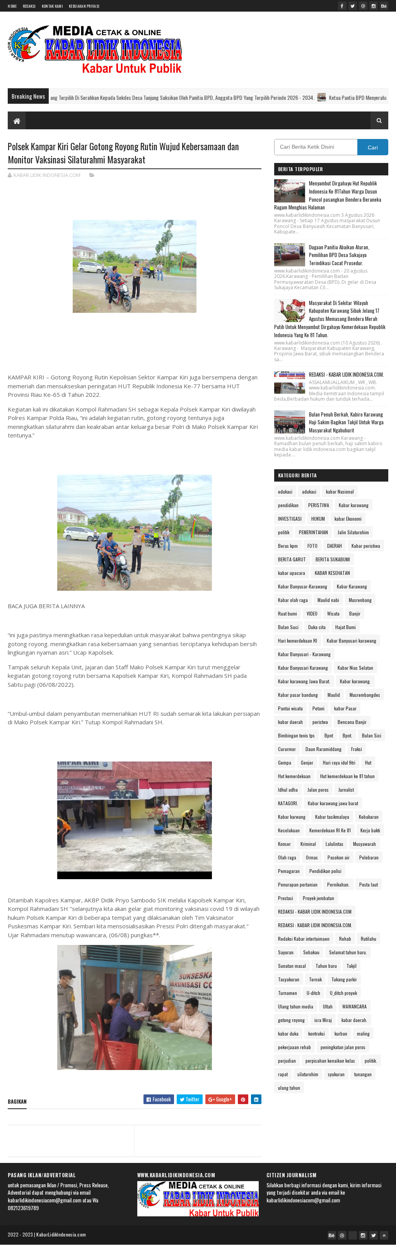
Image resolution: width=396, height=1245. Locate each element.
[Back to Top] (384, 1235)
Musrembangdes (365, 694)
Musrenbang (360, 600)
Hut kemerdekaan (294, 776)
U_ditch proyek (343, 992)
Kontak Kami (52, 6)
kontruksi (316, 1033)
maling (363, 1033)
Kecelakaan (289, 830)
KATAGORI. (288, 803)
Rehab (345, 938)
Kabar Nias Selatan (355, 667)
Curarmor (287, 749)
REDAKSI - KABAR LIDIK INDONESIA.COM (315, 911)
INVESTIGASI (290, 518)
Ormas (312, 857)
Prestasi (285, 898)
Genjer (307, 762)
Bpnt (328, 735)
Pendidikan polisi (325, 871)
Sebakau (311, 952)
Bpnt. (347, 735)
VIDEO (312, 613)
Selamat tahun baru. (348, 952)
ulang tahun (289, 1087)
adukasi (309, 491)
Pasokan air (339, 857)
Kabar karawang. (355, 681)
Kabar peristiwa (366, 545)
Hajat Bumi (345, 627)
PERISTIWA (318, 505)
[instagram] (373, 6)
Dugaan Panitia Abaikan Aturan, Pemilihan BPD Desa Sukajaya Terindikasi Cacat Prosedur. (339, 255)
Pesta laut (368, 884)
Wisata (333, 613)
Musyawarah (364, 843)
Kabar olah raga (293, 600)
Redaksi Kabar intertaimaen (303, 938)
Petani (318, 708)
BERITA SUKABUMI (333, 559)
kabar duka (288, 1033)
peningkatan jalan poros (343, 1047)
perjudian (287, 1060)
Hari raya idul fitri (339, 762)
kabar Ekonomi (348, 518)
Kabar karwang (292, 816)
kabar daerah (290, 722)
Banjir (354, 613)
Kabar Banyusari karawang (351, 640)
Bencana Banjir (352, 722)
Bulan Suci (288, 627)
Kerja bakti (370, 830)
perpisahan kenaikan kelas (330, 1060)
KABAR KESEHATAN (332, 572)
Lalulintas (334, 843)
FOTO (312, 545)
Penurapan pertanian (297, 884)
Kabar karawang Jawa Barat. (304, 681)
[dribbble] (363, 6)
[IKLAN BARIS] (352, 1235)
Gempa (284, 762)
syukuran (336, 1074)
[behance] (384, 6)
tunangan (363, 1074)
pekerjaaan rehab (294, 1047)
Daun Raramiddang (323, 749)
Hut (368, 762)
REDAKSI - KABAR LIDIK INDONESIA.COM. (346, 374)
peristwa (320, 722)
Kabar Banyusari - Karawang (304, 654)
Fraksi (356, 749)
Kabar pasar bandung (298, 694)
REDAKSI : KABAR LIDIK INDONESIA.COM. (315, 925)
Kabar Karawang (352, 586)
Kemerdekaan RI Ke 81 (330, 830)
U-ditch (313, 992)
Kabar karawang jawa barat (333, 803)
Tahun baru (326, 965)
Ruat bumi (287, 613)
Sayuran (286, 952)
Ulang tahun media (295, 1006)
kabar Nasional (340, 491)
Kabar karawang (354, 505)
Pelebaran (369, 857)
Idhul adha (288, 789)
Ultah (328, 1006)
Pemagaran (289, 871)
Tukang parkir (344, 979)
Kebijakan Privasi (84, 6)
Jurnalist (346, 789)
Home (12, 6)
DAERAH (334, 545)
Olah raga (287, 857)
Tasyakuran (288, 979)
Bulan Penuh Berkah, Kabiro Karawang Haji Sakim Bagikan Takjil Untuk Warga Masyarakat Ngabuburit (346, 422)
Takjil (351, 965)
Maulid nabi (328, 600)
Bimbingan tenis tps (296, 735)
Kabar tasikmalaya (332, 816)
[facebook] (342, 6)
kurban (341, 1033)
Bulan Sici (371, 735)
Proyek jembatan (318, 898)
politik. (371, 1060)
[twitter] (352, 6)
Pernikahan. (338, 884)
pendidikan (288, 505)
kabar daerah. (354, 1020)
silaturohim (307, 1074)
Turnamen (287, 992)
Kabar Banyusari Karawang (303, 667)
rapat (283, 1074)
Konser (284, 843)
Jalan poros (318, 789)
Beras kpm (288, 545)
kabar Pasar (345, 708)
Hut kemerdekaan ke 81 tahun (347, 776)
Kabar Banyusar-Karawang (302, 586)
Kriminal (308, 843)
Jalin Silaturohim (353, 532)
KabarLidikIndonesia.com (61, 1234)
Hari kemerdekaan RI (297, 640)
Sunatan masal (292, 965)
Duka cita (317, 627)
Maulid (334, 694)
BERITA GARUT (292, 559)
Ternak (315, 979)
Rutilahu (368, 938)
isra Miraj (323, 1020)
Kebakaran (369, 816)
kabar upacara (291, 572)
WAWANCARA (354, 1006)
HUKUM (318, 518)
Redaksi (29, 6)
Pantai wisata (290, 708)
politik (283, 532)
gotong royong (291, 1020)
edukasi (285, 491)
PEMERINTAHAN (313, 532)
